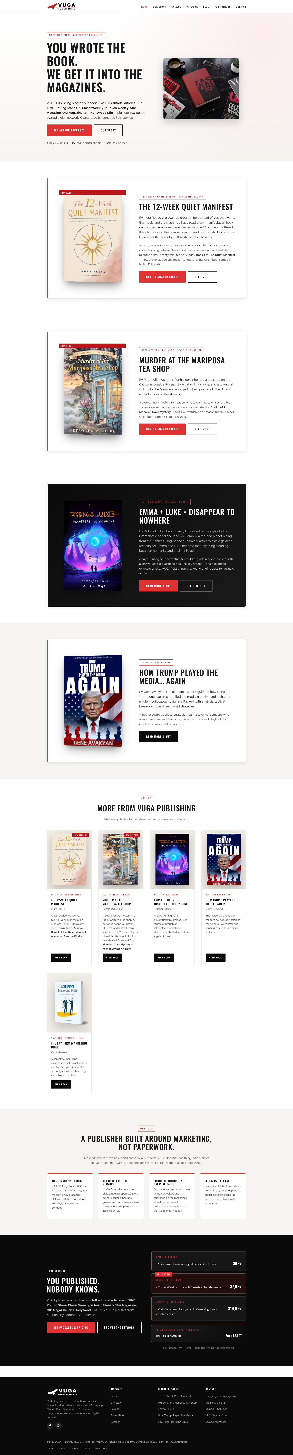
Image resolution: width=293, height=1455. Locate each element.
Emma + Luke (166, 1409)
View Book (61, 957)
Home (144, 6)
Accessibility (101, 1448)
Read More (202, 277)
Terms (50, 1448)
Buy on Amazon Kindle (162, 277)
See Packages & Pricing (71, 1327)
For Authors (223, 6)
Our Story (159, 6)
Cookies (75, 1448)
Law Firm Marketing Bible (173, 1421)
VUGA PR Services (216, 1409)
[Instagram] (58, 1425)
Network (192, 6)
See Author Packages (69, 130)
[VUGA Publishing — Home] (62, 6)
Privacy (62, 1448)
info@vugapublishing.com (221, 1396)
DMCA (87, 1448)
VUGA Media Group (217, 1415)
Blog (206, 6)
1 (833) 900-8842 (215, 1402)
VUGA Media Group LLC (144, 1441)
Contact (241, 6)
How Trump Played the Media (175, 1415)
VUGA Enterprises (216, 1421)
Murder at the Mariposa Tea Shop (177, 1402)
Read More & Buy (158, 586)
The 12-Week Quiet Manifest (174, 1396)
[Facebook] (50, 1425)
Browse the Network (119, 1327)
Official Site (196, 586)
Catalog (176, 6)
